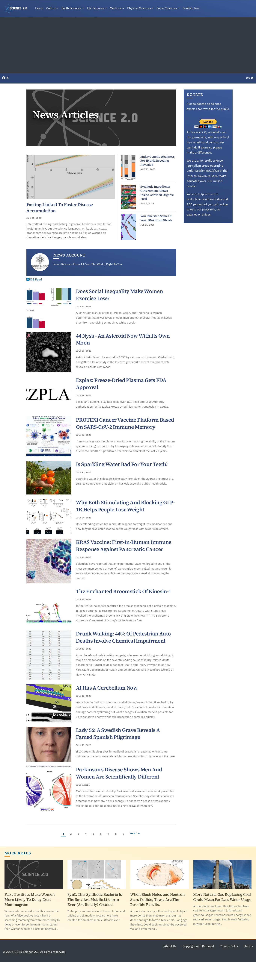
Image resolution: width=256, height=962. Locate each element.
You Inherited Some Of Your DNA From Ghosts (156, 218)
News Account (69, 255)
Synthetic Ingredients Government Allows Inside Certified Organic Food (156, 192)
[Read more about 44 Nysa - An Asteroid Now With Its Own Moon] (48, 352)
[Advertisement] (128, 45)
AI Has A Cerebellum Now (107, 687)
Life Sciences (96, 8)
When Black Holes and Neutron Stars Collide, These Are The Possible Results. (157, 899)
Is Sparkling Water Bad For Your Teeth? (122, 464)
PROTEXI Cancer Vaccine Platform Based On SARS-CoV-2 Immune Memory (125, 423)
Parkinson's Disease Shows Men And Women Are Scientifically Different (119, 773)
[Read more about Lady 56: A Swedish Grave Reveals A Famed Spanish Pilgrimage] (48, 744)
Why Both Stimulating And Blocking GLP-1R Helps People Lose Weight (125, 506)
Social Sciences (166, 8)
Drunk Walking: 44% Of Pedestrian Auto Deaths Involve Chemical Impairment (123, 637)
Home (39, 8)
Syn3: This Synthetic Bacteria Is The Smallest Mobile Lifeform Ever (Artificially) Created (94, 899)
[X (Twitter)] (7, 78)
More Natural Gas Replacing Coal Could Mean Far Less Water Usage (222, 897)
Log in (250, 78)
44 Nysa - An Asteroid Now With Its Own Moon (123, 339)
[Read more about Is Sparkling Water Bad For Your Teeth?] (48, 477)
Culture (51, 8)
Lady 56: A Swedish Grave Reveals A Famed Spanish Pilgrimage (118, 733)
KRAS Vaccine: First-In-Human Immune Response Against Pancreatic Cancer (123, 545)
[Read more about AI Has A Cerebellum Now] (48, 703)
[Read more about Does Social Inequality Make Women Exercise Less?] (48, 308)
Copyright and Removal (198, 946)
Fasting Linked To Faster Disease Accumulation (59, 207)
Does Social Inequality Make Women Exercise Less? (119, 295)
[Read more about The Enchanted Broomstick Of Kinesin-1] (48, 607)
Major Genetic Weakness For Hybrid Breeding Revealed (157, 160)
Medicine (116, 8)
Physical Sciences (139, 8)
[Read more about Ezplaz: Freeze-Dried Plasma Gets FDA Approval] (48, 394)
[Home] (17, 8)
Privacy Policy (229, 946)
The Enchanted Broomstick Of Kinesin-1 (123, 591)
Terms (249, 946)
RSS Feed (35, 279)
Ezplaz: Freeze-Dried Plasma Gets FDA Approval (121, 384)
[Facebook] (4, 78)
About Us (170, 946)
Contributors (191, 8)
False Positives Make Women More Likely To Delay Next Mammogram (29, 899)
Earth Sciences (71, 8)
